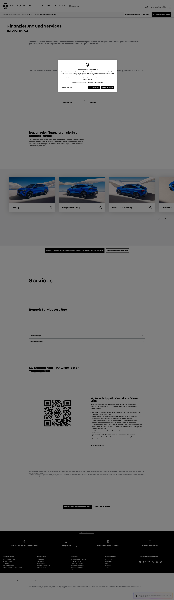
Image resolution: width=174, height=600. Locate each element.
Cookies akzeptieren (107, 87)
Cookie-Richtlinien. (98, 82)
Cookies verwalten (67, 87)
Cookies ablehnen (94, 87)
